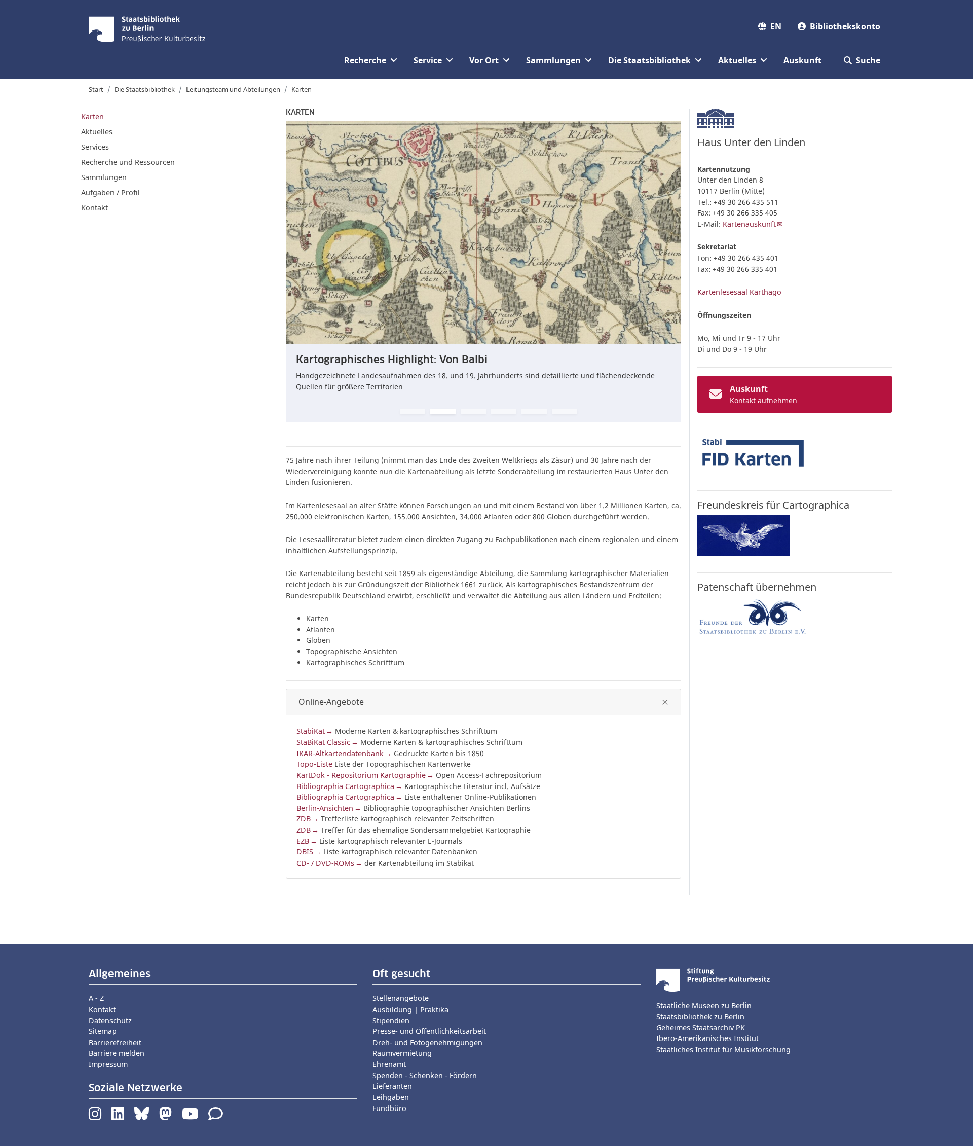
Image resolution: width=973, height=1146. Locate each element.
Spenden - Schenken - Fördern (424, 1075)
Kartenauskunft (749, 224)
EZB (302, 841)
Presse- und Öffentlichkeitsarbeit (429, 1031)
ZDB (303, 818)
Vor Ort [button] (484, 60)
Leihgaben (390, 1097)
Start (96, 89)
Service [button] (428, 60)
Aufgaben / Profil (110, 192)
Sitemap (103, 1031)
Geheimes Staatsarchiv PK (700, 1027)
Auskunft (802, 60)
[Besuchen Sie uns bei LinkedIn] (117, 1116)
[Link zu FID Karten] (753, 453)
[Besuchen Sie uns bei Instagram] (95, 1116)
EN (775, 26)
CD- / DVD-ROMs (325, 863)
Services (95, 147)
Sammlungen (104, 177)
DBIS (304, 851)
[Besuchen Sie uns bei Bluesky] (141, 1116)
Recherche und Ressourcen (128, 162)
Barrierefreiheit (115, 1042)
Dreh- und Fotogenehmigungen (427, 1042)
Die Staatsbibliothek (145, 89)
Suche (868, 60)
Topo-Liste (314, 764)
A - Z (96, 998)
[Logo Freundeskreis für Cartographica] (743, 535)
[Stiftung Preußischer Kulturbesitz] (713, 979)
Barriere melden (116, 1053)
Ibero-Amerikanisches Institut (707, 1038)
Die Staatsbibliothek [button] (649, 60)
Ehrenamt (389, 1064)
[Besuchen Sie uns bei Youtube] (190, 1116)
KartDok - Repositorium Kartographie (361, 775)
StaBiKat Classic (323, 742)
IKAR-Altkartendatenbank (340, 753)
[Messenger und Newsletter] (215, 1116)
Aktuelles (97, 131)
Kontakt (94, 207)
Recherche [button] (365, 60)
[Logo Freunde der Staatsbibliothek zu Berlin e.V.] (753, 617)
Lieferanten (392, 1086)
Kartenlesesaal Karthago (739, 292)
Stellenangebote (400, 998)
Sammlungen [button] (553, 60)
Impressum (108, 1064)
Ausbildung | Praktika (410, 1009)
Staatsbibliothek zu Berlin (700, 1016)
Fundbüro (389, 1108)
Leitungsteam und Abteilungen (233, 89)
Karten (92, 116)
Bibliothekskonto (845, 26)
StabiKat (310, 731)
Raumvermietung (402, 1053)
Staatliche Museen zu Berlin (704, 1005)
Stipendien (390, 1020)
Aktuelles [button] (737, 60)
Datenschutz (110, 1020)
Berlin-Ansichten (324, 808)
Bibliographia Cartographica (345, 786)
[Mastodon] (165, 1116)
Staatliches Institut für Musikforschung (723, 1049)
